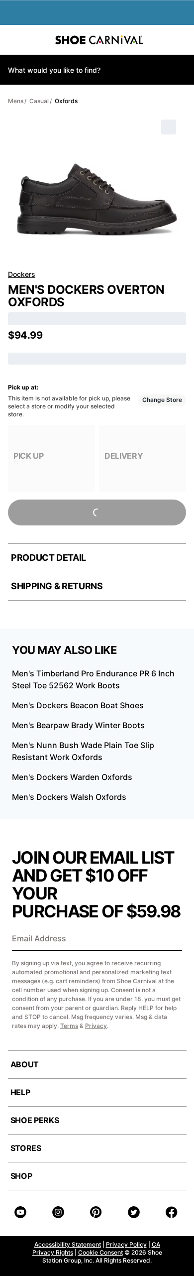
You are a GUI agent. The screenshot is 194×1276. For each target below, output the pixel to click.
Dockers (21, 274)
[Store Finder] (38, 40)
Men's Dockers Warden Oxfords (72, 777)
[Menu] (15, 40)
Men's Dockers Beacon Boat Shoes (78, 705)
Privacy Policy (126, 1244)
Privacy (96, 1025)
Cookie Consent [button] (100, 1252)
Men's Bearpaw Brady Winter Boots (78, 725)
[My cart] (181, 40)
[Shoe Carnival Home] (99, 39)
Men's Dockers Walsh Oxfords (69, 797)
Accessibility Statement (67, 1244)
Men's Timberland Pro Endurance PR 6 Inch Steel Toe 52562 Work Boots (93, 679)
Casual (39, 101)
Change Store (162, 399)
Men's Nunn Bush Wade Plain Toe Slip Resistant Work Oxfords (83, 751)
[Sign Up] (171, 939)
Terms (69, 1025)
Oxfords (66, 101)
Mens (15, 101)
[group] (51, 458)
